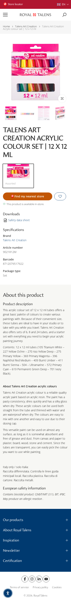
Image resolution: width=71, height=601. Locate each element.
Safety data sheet (19, 220)
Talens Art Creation (26, 26)
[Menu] (10, 14)
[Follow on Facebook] (24, 579)
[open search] (64, 14)
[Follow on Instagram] (32, 579)
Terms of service (19, 587)
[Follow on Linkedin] (39, 579)
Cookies (57, 587)
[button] (63, 4)
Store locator (15, 4)
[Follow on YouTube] (46, 579)
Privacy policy (40, 587)
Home (6, 26)
